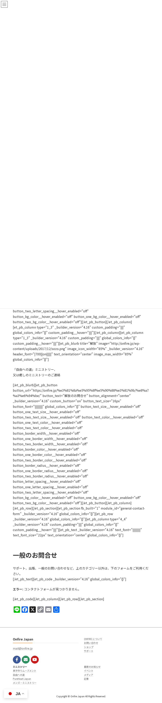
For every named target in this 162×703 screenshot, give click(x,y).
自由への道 (19, 674)
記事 (86, 678)
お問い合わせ (91, 642)
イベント (88, 670)
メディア (88, 674)
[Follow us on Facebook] (17, 660)
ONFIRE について (93, 638)
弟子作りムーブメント (24, 670)
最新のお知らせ (92, 666)
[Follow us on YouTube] (35, 660)
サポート (88, 651)
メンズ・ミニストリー (25, 682)
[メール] (26, 660)
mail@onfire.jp (23, 648)
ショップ (88, 647)
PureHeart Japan (22, 678)
